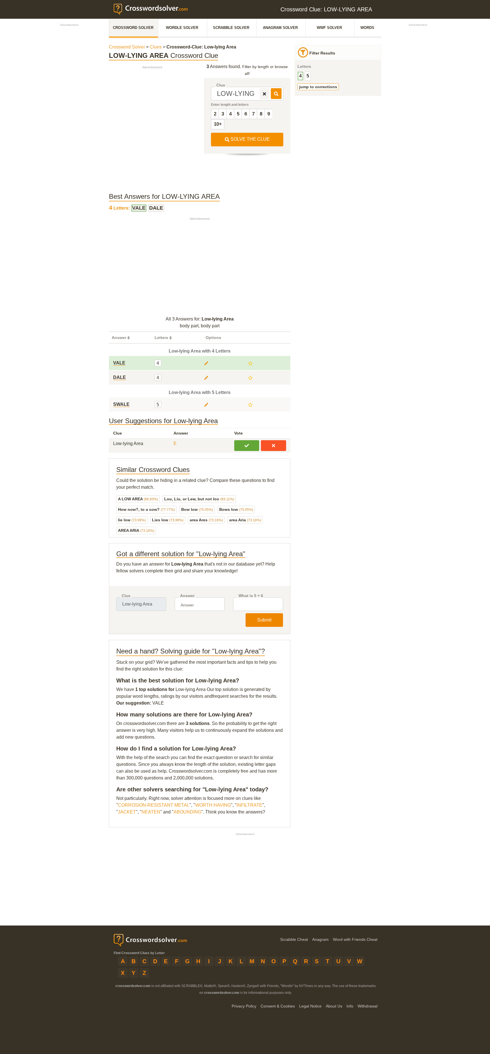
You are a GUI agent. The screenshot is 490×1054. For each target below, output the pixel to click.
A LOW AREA (138, 499)
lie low (132, 520)
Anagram (320, 939)
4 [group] (300, 75)
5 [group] (308, 75)
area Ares (206, 520)
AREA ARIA (136, 530)
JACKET (127, 812)
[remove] (264, 93)
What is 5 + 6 (250, 596)
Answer (187, 596)
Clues (156, 47)
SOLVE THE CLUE (249, 139)
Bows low (236, 509)
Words (367, 28)
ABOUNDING (187, 812)
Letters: (120, 208)
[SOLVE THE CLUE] (276, 93)
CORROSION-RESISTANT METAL (153, 805)
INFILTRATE (249, 805)
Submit (264, 619)
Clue (220, 85)
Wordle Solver (182, 28)
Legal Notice (310, 1006)
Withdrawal (367, 1006)
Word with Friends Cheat (355, 939)
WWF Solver (329, 28)
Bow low (197, 509)
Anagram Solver (280, 28)
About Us (334, 1006)
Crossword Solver (133, 28)
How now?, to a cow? (146, 509)
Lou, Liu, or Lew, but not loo (199, 499)
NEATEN (150, 812)
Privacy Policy (244, 1006)
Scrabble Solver (231, 28)
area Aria (245, 520)
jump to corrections (318, 87)
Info (350, 1006)
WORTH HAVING (213, 805)
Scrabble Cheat (294, 939)
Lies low (167, 520)
